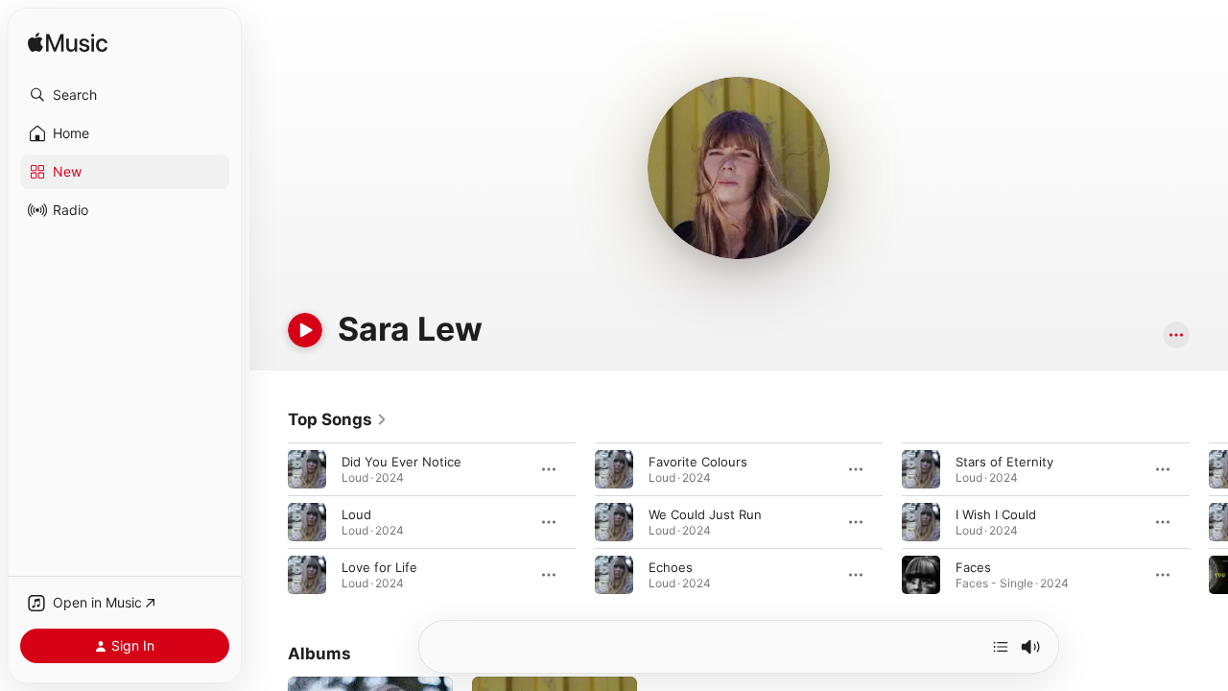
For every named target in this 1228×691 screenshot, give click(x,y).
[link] (338, 419)
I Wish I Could (996, 514)
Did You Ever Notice (401, 461)
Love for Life (379, 567)
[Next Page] (1208, 522)
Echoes (671, 567)
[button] (124, 95)
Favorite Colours (698, 461)
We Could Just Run (705, 514)
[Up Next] (1000, 646)
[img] (67, 44)
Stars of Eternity (1004, 461)
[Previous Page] (268, 522)
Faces (973, 567)
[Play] (305, 330)
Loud (356, 514)
